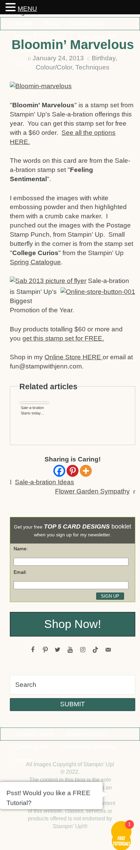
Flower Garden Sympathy (92, 491)
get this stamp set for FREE (62, 338)
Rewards (64, 49)
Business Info (97, 36)
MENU (27, 8)
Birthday (104, 58)
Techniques (92, 67)
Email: (20, 572)
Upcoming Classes (88, 746)
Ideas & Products (40, 36)
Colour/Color (54, 67)
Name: (21, 548)
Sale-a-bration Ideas (44, 482)
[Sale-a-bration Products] (49, 282)
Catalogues (86, 23)
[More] (86, 471)
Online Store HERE (74, 357)
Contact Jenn (34, 733)
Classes (27, 49)
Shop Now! (72, 624)
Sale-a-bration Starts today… (33, 410)
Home (24, 23)
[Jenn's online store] (97, 292)
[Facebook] (59, 471)
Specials (100, 49)
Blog (51, 23)
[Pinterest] (72, 471)
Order (23, 62)
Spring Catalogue (35, 262)
